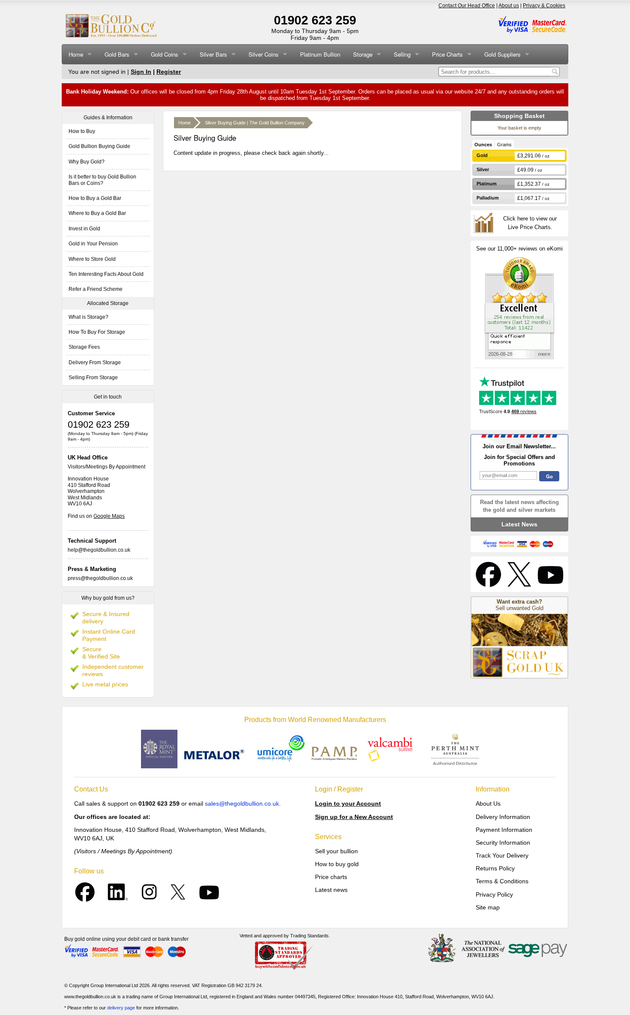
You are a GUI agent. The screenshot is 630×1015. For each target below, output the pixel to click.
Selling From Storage (93, 378)
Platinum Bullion (320, 54)
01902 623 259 (315, 20)
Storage (362, 54)
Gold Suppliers (502, 54)
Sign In (141, 71)
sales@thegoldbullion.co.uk (242, 803)
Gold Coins (164, 54)
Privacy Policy (494, 894)
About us (508, 6)
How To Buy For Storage (97, 332)
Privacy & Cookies (544, 6)
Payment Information (504, 829)
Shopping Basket (519, 115)
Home (76, 54)
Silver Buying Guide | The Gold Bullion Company (255, 122)
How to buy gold (337, 864)
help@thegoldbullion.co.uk (99, 550)
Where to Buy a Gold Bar (97, 213)
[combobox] (494, 71)
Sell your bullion (336, 851)
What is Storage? (88, 317)
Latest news (331, 889)
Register (168, 71)
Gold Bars (117, 54)
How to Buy (82, 131)
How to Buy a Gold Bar (95, 198)
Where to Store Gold (92, 259)
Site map (488, 907)
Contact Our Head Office (466, 6)
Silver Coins (264, 54)
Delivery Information (503, 816)
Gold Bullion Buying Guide (99, 146)
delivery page (121, 1007)
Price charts (331, 876)
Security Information (503, 842)
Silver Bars (213, 54)
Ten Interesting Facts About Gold (106, 274)
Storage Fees (84, 347)
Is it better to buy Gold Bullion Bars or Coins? (102, 180)
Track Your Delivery (502, 855)
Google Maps (109, 516)
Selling (402, 54)
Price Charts (447, 54)
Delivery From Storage (95, 362)
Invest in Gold (84, 229)
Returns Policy (495, 868)
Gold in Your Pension (93, 244)
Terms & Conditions (502, 881)
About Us (488, 803)
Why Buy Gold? (87, 162)
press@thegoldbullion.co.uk (100, 578)
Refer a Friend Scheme (96, 289)
